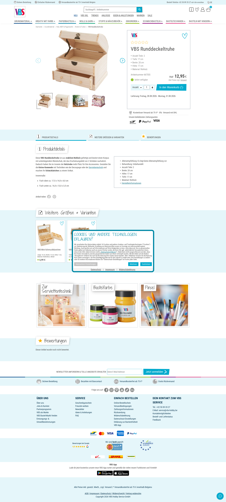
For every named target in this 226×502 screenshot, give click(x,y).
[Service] (191, 9)
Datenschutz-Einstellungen (125, 419)
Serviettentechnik (96, 167)
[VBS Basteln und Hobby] (20, 12)
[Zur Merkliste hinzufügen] (185, 36)
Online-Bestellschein (122, 403)
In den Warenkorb (169, 87)
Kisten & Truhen (80, 27)
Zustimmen (146, 264)
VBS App (117, 425)
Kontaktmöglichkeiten (162, 413)
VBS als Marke (43, 412)
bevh (115, 442)
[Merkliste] (197, 9)
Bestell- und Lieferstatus (163, 416)
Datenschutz (96, 269)
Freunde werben (82, 406)
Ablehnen (133, 264)
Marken (141, 15)
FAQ (77, 415)
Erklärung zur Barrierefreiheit (125, 422)
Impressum (110, 269)
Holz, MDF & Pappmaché (64, 27)
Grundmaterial (49, 27)
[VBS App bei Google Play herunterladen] (105, 473)
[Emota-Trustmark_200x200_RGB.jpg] (146, 445)
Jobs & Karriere (43, 406)
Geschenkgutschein (83, 403)
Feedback (157, 420)
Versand (183, 80)
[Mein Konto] (203, 9)
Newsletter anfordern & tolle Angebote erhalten (81, 372)
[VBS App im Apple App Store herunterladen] (121, 473)
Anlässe (106, 15)
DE (211, 2)
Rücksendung (119, 412)
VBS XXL (84, 15)
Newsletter (79, 409)
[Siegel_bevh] (114, 447)
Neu (76, 15)
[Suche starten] (139, 9)
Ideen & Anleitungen (123, 15)
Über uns (40, 403)
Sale (150, 15)
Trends (95, 15)
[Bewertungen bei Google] (81, 445)
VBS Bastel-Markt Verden (47, 415)
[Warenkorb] (208, 9)
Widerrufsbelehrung (122, 415)
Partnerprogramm (44, 409)
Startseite (39, 27)
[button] (38, 60)
